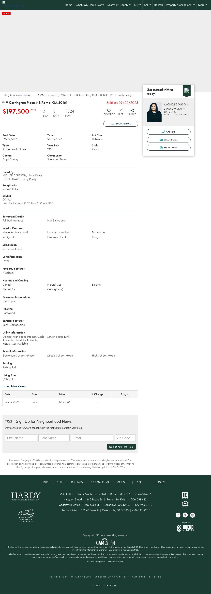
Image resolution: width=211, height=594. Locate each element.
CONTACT (161, 482)
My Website (171, 147)
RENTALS (77, 482)
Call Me (171, 132)
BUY (46, 482)
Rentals (158, 5)
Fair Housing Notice (146, 577)
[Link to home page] (15, 5)
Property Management (181, 6)
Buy (138, 6)
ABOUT (141, 482)
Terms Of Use (59, 577)
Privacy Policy (81, 577)
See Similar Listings (121, 123)
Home (68, 5)
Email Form (170, 140)
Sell (148, 6)
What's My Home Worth (90, 5)
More (203, 6)
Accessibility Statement (112, 577)
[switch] (109, 113)
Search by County (119, 6)
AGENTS (123, 482)
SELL (60, 482)
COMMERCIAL (100, 482)
